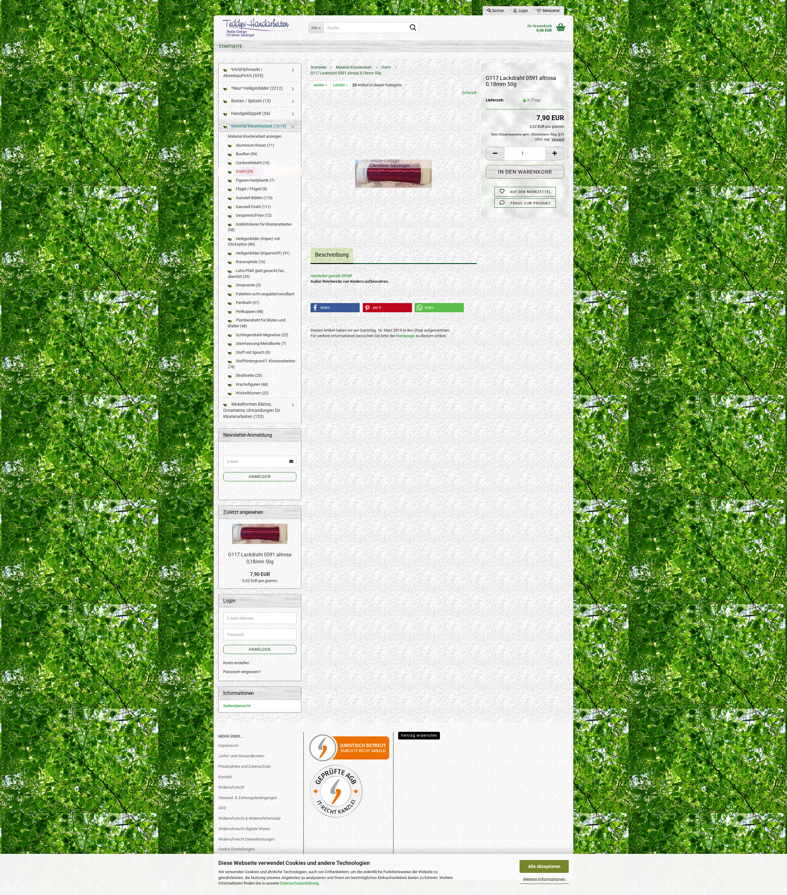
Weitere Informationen (544, 879)
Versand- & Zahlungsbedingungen (247, 797)
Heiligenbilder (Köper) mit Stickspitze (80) (254, 241)
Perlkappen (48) (249, 311)
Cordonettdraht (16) (252, 162)
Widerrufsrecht (231, 787)
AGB (222, 808)
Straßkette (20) (248, 375)
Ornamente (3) (248, 285)
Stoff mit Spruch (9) (252, 352)
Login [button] (522, 11)
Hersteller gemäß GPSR (331, 276)
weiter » (320, 85)
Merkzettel (550, 11)
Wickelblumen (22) (252, 393)
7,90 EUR (260, 574)
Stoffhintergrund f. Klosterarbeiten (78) (261, 364)
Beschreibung (332, 254)
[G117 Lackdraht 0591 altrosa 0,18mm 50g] (393, 158)
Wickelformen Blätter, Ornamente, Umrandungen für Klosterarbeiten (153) (251, 410)
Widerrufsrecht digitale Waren (244, 828)
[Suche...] (413, 28)
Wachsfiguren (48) (251, 384)
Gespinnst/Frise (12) (253, 215)
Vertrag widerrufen (419, 735)
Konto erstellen (236, 662)
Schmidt (469, 92)
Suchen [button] (497, 11)
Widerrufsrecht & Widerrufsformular (249, 818)
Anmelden (260, 477)
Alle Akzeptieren (544, 866)
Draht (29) (244, 171)
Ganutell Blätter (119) (254, 197)
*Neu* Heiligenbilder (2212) (256, 88)
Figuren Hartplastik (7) (255, 180)
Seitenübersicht (237, 706)
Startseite (230, 46)
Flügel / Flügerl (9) (251, 189)
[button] (495, 153)
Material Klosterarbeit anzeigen (255, 136)
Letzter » (340, 85)
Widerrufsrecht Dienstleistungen (246, 839)
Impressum (228, 745)
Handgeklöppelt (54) (250, 113)
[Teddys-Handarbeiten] (258, 27)
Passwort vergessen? (242, 671)
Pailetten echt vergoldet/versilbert (264, 294)
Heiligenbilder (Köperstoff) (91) (262, 253)
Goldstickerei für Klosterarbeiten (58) (260, 227)
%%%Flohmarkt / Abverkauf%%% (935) (243, 72)
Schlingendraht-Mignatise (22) (261, 335)
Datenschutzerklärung (299, 883)
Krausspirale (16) (250, 261)
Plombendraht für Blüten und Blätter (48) (256, 323)
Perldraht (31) (247, 302)
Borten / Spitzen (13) (250, 100)
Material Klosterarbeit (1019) (258, 126)
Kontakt (225, 777)
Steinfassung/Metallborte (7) (260, 343)
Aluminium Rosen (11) (254, 145)
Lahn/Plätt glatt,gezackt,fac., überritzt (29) (257, 273)
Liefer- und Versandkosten (241, 756)
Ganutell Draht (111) (253, 206)
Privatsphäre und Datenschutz (244, 766)
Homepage (405, 335)
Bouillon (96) (246, 154)
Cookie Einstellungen (236, 849)
